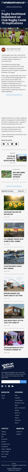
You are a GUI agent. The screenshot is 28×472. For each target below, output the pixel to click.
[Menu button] (2, 2)
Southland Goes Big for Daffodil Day (12, 213)
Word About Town (19, 402)
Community (4, 439)
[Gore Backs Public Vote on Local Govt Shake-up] (14, 311)
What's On (17, 412)
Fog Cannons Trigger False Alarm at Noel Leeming (13, 240)
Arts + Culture (4, 454)
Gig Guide (3, 434)
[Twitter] (6, 386)
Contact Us (19, 431)
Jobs (2, 436)
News (3, 10)
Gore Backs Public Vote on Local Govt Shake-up (13, 322)
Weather (17, 410)
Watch (16, 405)
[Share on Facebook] (4, 144)
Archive (17, 422)
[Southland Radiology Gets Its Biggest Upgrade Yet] (14, 338)
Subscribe (23, 381)
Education (3, 456)
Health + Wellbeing (6, 449)
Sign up (3, 395)
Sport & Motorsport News (14, 49)
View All (21, 191)
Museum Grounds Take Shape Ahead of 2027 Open (13, 295)
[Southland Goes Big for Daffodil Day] (14, 203)
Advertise (18, 434)
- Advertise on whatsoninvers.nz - (14, 6)
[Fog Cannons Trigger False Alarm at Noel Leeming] (14, 230)
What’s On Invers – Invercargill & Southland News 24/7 (14, 466)
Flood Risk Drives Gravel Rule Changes (13, 267)
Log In (3, 397)
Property (3, 431)
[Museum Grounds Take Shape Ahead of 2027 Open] (14, 284)
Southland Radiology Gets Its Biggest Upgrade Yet (13, 349)
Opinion (17, 417)
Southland (17, 397)
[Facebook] (2, 386)
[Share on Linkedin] (12, 144)
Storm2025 (17, 420)
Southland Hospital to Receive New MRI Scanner (9, 158)
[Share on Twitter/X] (8, 144)
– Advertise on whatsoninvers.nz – (14, 94)
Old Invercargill (5, 451)
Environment (4, 446)
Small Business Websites (14, 470)
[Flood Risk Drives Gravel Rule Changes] (14, 257)
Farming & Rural (5, 444)
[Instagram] (9, 386)
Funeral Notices (19, 400)
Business (3, 441)
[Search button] (25, 2)
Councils (17, 415)
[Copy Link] (16, 144)
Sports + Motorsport (20, 407)
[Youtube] (12, 386)
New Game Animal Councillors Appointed (19, 175)
